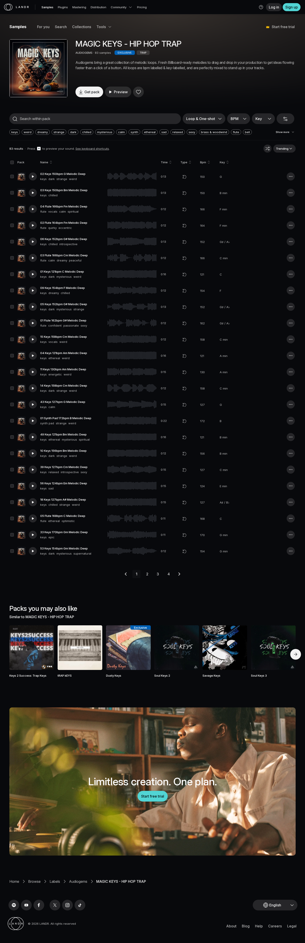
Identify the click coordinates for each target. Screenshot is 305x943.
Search (61, 27)
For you (43, 27)
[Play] (38, 68)
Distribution (98, 7)
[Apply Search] (15, 119)
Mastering (79, 7)
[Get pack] (45, 648)
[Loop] (184, 177)
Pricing (142, 7)
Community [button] (118, 7)
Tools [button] (101, 27)
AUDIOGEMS (83, 52)
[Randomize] (267, 149)
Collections (81, 27)
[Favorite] (138, 92)
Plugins (63, 7)
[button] (261, 7)
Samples (47, 7)
